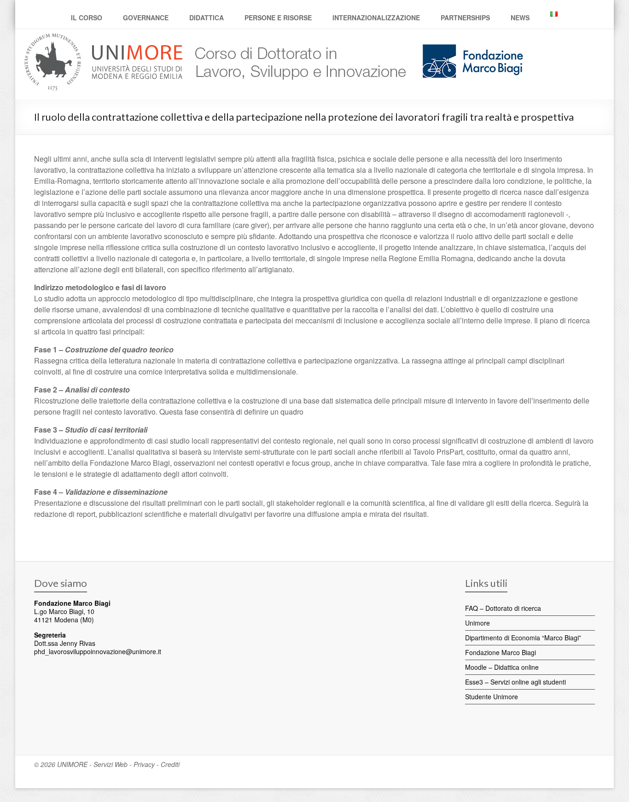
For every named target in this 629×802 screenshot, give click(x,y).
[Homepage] (297, 39)
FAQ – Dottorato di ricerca (503, 608)
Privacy (144, 764)
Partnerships (465, 17)
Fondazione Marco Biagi (500, 652)
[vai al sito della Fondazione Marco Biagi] (469, 39)
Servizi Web (110, 764)
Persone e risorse (278, 17)
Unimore (477, 622)
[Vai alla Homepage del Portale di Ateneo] (104, 39)
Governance (146, 17)
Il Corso (86, 17)
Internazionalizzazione (376, 17)
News (520, 17)
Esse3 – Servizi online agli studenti (515, 681)
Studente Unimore (491, 696)
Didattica (206, 17)
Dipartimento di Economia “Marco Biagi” (523, 637)
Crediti (170, 764)
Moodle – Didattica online (502, 667)
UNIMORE (72, 764)
